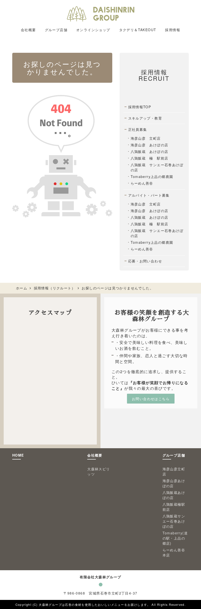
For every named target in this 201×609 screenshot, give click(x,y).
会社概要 (94, 455)
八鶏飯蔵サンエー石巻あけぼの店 (174, 521)
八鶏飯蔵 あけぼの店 (149, 151)
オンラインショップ (93, 29)
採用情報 (172, 29)
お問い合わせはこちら (151, 398)
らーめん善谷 (142, 183)
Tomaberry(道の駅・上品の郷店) (175, 538)
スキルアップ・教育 (145, 118)
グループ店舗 (174, 455)
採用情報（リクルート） (54, 287)
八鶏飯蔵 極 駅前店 (149, 158)
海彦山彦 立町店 (146, 138)
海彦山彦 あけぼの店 (149, 144)
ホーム (21, 287)
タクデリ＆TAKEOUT (137, 29)
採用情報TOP (139, 106)
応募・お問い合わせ (145, 260)
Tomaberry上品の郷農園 (152, 176)
